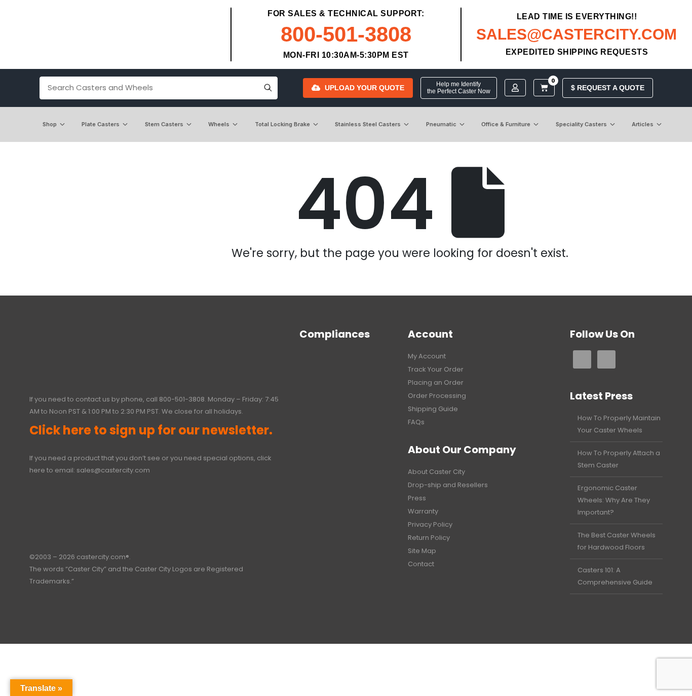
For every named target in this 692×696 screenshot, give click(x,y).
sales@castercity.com (113, 470)
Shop (50, 124)
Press (417, 498)
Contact (421, 564)
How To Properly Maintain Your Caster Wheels (619, 424)
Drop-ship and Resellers (448, 485)
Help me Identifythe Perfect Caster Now (458, 88)
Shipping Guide (433, 409)
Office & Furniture (505, 124)
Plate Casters (101, 124)
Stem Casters (164, 124)
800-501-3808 (346, 34)
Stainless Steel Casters (368, 124)
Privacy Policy (430, 524)
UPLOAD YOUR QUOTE (364, 88)
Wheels (218, 124)
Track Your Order (436, 369)
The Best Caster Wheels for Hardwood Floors (617, 541)
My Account (427, 356)
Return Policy (429, 537)
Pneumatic (441, 124)
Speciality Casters (581, 124)
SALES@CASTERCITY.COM (576, 34)
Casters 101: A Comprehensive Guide (615, 576)
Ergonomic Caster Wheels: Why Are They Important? (614, 500)
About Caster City (436, 472)
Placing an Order (436, 382)
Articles (642, 124)
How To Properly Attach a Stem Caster (619, 459)
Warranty (423, 511)
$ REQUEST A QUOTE (607, 88)
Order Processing (437, 395)
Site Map (422, 551)
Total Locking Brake (282, 124)
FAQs (416, 422)
